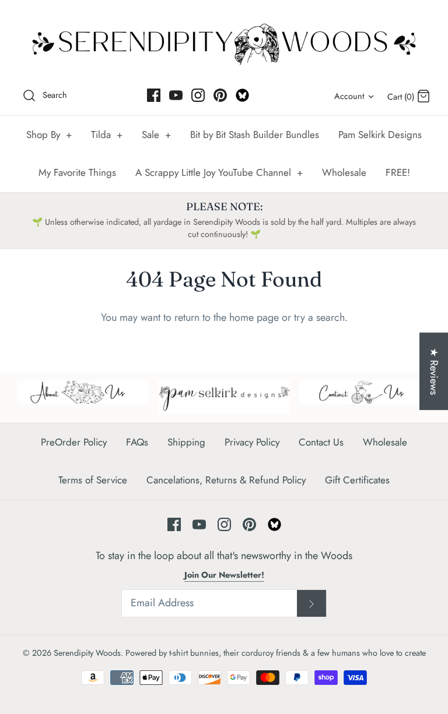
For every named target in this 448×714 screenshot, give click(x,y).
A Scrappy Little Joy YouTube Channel (219, 172)
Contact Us (321, 442)
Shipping (186, 442)
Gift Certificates (357, 480)
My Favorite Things (77, 172)
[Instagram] (198, 95)
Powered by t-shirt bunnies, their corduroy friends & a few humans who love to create (275, 653)
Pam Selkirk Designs (380, 135)
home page (254, 317)
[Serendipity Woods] (224, 42)
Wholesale (344, 172)
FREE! (398, 172)
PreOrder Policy (74, 442)
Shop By (49, 135)
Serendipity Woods (87, 653)
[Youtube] (176, 95)
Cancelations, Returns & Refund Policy (226, 480)
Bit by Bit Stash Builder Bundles (254, 135)
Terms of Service (92, 480)
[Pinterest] (220, 95)
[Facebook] (153, 95)
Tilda (107, 135)
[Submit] (311, 603)
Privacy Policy (252, 442)
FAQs (137, 442)
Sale (156, 135)
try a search (319, 317)
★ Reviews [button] (434, 371)
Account (349, 96)
